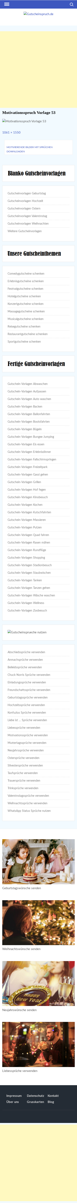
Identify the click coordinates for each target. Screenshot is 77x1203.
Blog (51, 1102)
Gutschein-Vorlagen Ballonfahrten (29, 414)
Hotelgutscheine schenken (24, 296)
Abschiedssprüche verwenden (26, 652)
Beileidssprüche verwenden (25, 667)
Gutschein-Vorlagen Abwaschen (28, 384)
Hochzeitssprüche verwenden (26, 705)
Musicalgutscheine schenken (26, 319)
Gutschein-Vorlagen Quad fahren (28, 535)
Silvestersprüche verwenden (25, 765)
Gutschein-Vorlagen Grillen (24, 482)
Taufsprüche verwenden (23, 773)
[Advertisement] (38, 69)
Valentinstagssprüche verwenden (28, 795)
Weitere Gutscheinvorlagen (25, 231)
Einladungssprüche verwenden (27, 682)
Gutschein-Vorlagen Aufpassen (27, 391)
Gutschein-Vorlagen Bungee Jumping (31, 437)
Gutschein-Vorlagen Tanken (25, 580)
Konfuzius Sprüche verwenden (27, 712)
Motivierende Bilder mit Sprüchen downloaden (30, 149)
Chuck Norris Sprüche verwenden (29, 675)
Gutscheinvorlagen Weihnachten (28, 223)
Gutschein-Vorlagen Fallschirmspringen (32, 459)
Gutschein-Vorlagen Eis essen (26, 444)
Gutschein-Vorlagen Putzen (25, 527)
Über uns (12, 1102)
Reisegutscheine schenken (24, 326)
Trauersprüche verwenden (24, 780)
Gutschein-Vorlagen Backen (25, 406)
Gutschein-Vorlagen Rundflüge (27, 550)
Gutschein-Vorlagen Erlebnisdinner (29, 452)
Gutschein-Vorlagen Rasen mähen (29, 542)
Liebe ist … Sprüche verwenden (27, 720)
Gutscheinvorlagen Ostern (24, 208)
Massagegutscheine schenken (26, 311)
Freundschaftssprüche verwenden (29, 690)
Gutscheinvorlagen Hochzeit (25, 201)
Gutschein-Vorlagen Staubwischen (29, 572)
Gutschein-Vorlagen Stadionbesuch (30, 565)
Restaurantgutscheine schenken (28, 334)
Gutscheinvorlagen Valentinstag (27, 216)
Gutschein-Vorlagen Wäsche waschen (31, 595)
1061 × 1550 (11, 132)
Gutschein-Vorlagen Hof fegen (27, 489)
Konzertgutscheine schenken (26, 304)
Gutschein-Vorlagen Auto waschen (29, 399)
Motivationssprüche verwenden (28, 735)
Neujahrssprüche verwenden (26, 750)
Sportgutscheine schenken (24, 341)
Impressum (14, 1095)
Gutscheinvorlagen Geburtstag (27, 193)
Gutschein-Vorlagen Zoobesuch (27, 610)
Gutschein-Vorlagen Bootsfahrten (29, 421)
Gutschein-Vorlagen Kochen (25, 504)
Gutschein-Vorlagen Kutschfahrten (29, 512)
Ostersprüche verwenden (23, 758)
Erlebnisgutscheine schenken (26, 281)
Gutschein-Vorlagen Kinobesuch (28, 497)
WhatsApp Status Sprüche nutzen (29, 811)
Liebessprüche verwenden (24, 727)
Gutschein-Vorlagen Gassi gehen (28, 474)
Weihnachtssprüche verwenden (27, 803)
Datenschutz (35, 1095)
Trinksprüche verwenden (23, 788)
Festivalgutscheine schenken (25, 288)
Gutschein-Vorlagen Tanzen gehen (29, 588)
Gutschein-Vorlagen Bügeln (25, 429)
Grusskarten (35, 1102)
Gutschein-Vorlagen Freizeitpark (27, 467)
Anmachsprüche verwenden (25, 659)
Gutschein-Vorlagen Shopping (26, 557)
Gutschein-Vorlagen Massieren (27, 520)
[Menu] (6, 4)
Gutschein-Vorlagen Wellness (26, 603)
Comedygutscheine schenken (26, 273)
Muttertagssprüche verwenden (27, 743)
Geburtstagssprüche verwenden (28, 697)
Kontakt (53, 1095)
